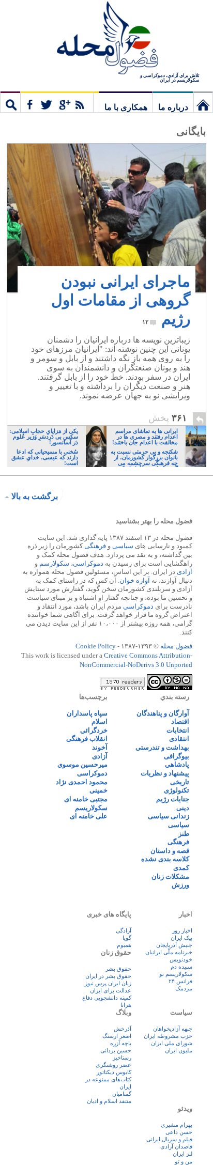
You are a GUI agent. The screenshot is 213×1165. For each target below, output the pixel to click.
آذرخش (122, 1029)
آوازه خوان (134, 580)
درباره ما (173, 107)
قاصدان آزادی (176, 1146)
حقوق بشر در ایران (108, 976)
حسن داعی (178, 1132)
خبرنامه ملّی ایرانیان (168, 952)
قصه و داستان (169, 851)
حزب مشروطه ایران (168, 1036)
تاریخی (179, 782)
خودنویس (181, 959)
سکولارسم (54, 563)
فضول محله (106, 38)
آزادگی (123, 930)
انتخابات (177, 730)
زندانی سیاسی (168, 816)
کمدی (181, 868)
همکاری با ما (125, 107)
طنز (183, 833)
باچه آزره (120, 1043)
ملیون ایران (178, 1050)
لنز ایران (182, 1154)
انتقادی (179, 738)
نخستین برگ (203, 101)
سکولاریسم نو (175, 974)
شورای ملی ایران (171, 1043)
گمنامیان (121, 1094)
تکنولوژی (176, 790)
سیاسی (122, 546)
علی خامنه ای (89, 816)
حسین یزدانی (115, 1050)
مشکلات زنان (170, 876)
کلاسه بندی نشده (165, 859)
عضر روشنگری (113, 1065)
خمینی (98, 790)
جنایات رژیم (172, 799)
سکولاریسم (91, 808)
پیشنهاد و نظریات (165, 773)
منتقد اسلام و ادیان (109, 1101)
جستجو (10, 101)
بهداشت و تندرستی (162, 747)
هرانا (125, 1005)
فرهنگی (95, 546)
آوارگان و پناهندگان (162, 713)
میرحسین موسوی (82, 764)
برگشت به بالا (34, 496)
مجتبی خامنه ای (86, 799)
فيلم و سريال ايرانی (169, 1139)
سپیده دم (181, 967)
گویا (127, 938)
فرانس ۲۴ (180, 981)
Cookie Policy (95, 646)
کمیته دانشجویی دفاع (106, 998)
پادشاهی (177, 764)
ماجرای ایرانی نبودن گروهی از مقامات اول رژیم (120, 300)
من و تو (183, 1161)
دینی (182, 808)
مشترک (57, 101)
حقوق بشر (118, 969)
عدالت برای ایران (110, 990)
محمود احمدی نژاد (82, 782)
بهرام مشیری (176, 1125)
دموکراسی (88, 563)
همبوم (124, 945)
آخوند (100, 747)
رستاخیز (122, 1057)
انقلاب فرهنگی (87, 738)
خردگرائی (94, 730)
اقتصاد (180, 721)
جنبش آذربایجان (174, 945)
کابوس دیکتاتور (114, 1072)
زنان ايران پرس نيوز (108, 983)
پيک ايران (181, 938)
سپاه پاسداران (87, 713)
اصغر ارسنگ (116, 1036)
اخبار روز (182, 930)
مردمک (183, 988)
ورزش (180, 885)
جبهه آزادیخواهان (172, 1029)
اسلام (100, 721)
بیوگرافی (176, 756)
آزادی (184, 572)
